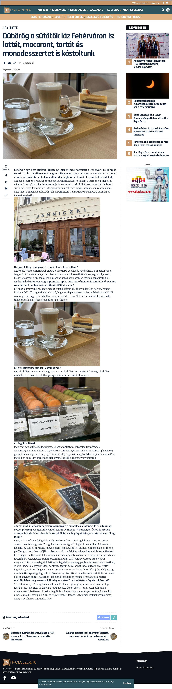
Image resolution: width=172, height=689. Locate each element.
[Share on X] (6, 182)
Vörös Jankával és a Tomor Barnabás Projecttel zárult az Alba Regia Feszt (151, 118)
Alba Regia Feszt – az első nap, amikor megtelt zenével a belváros (151, 153)
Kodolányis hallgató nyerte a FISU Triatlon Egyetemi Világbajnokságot (149, 64)
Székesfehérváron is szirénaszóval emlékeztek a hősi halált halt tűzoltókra (151, 131)
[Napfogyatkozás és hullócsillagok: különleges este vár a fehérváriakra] (147, 86)
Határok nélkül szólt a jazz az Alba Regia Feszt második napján (151, 143)
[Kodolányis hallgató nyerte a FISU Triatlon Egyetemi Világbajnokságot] (147, 45)
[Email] (9, 63)
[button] (127, 683)
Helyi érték (10, 27)
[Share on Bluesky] (6, 188)
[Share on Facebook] (4, 63)
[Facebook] (163, 2)
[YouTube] (167, 2)
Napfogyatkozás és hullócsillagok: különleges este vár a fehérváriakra (150, 104)
